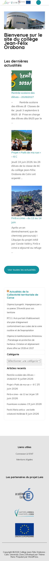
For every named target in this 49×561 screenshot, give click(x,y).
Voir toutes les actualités (22, 269)
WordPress (33, 557)
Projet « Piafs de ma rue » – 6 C (21, 384)
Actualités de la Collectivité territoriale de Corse (22, 294)
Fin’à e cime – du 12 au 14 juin (21, 394)
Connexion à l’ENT (24, 453)
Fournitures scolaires (16, 404)
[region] (24, 512)
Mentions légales (24, 459)
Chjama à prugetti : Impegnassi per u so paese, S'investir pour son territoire (24, 308)
